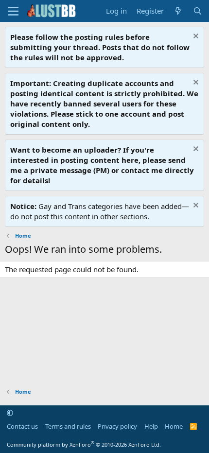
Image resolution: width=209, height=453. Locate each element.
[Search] (197, 11)
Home (174, 426)
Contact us (22, 426)
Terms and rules (68, 426)
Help (151, 426)
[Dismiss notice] (195, 37)
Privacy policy (117, 426)
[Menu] (13, 11)
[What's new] (178, 11)
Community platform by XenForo (84, 444)
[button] (10, 412)
